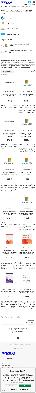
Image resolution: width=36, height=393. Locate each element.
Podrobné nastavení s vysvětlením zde (18, 389)
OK (25, 386)
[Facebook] (18, 338)
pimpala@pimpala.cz (20, 329)
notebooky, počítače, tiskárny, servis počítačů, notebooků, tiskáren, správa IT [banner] (6, 3)
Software (6, 6)
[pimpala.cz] (1, 6)
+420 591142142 (19, 332)
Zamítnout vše (11, 386)
